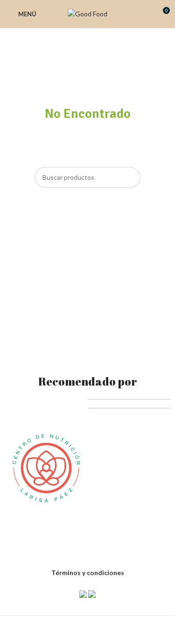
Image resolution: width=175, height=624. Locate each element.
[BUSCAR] (129, 177)
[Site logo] (87, 13)
